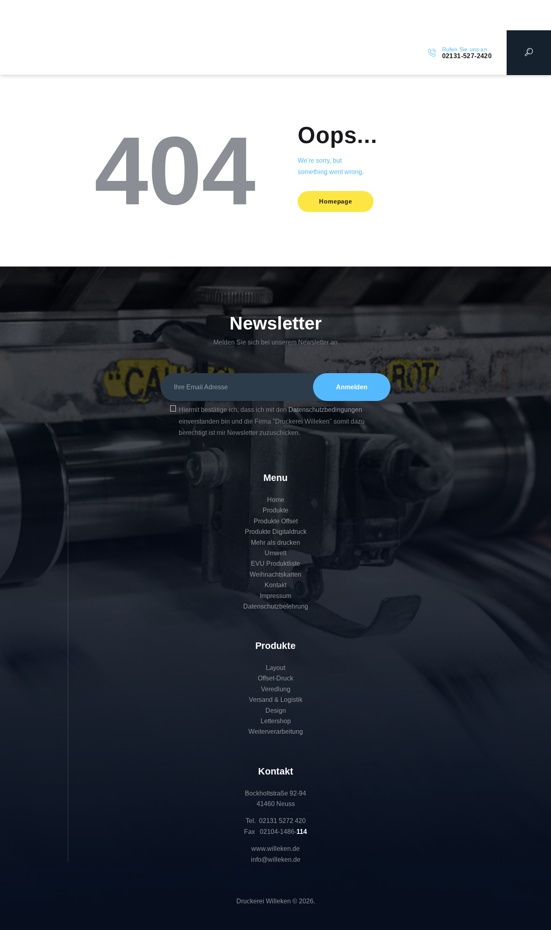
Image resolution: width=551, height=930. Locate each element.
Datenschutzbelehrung (275, 606)
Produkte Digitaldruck (276, 531)
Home (275, 499)
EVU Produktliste (275, 563)
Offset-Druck (275, 678)
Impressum (275, 595)
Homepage (335, 201)
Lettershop (276, 721)
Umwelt (275, 553)
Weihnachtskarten (275, 574)
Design (275, 710)
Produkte (275, 510)
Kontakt (275, 585)
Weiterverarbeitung (275, 731)
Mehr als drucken (275, 542)
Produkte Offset (276, 521)
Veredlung (275, 689)
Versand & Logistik (276, 699)
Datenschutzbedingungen (325, 409)
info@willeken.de (276, 859)
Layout (275, 667)
